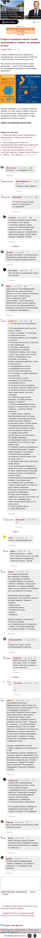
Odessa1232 (17, 197)
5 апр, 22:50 (22, 168)
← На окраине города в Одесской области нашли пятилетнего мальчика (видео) (19, 907)
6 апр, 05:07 (27, 683)
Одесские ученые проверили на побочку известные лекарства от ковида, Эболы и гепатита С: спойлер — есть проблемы (20, 152)
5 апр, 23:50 (19, 538)
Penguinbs (17, 658)
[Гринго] (3, 572)
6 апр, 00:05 (20, 700)
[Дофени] (2, 858)
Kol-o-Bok (18, 683)
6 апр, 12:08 (19, 838)
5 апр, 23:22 (23, 321)
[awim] (2, 700)
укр (34, 22)
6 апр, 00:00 (31, 640)
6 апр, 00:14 (23, 271)
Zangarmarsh (13, 780)
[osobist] (3, 321)
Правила (32, 892)
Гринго (10, 572)
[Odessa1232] (5, 197)
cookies (23, 936)
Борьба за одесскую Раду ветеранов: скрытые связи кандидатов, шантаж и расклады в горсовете (11, 15)
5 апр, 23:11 (17, 286)
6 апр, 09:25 (19, 822)
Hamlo (12, 551)
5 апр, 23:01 (19, 252)
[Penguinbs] (7, 658)
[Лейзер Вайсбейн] (4, 640)
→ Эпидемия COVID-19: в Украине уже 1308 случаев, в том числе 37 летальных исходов (17, 914)
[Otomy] (3, 838)
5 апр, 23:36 (31, 520)
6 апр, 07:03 (21, 551)
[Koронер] (2, 822)
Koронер (9, 822)
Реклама (20, 35)
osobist (11, 321)
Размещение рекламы (20, 930)
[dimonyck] (2, 252)
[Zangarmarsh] (4, 780)
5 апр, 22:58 (28, 197)
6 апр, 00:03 (27, 658)
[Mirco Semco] (2, 168)
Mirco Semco (11, 168)
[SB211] (2, 286)
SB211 (8, 286)
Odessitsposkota (22, 181)
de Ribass (12, 218)
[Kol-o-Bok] (7, 684)
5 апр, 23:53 (19, 572)
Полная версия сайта (6, 930)
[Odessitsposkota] (7, 181)
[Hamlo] (5, 551)
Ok (30, 936)
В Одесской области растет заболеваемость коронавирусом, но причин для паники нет (18, 136)
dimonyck (9, 252)
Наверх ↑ (6, 894)
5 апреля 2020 (6, 49)
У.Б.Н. (10, 538)
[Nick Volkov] (4, 270)
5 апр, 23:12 (22, 218)
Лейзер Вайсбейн (15, 640)
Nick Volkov (12, 271)
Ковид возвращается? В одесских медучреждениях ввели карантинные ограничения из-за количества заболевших (19, 145)
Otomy (10, 838)
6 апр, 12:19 (18, 859)
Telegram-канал (14, 932)
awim (9, 700)
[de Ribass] (4, 218)
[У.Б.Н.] (4, 538)
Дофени (9, 859)
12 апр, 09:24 (25, 780)
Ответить (9, 175)
